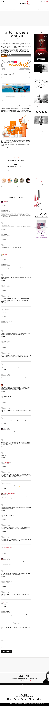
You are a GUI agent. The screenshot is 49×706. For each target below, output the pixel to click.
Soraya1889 (5, 254)
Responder (4, 205)
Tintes (37, 148)
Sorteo (37, 204)
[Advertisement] (24, 19)
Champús (37, 145)
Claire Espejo (5, 374)
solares (23, 170)
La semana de (12, 170)
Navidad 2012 (36, 190)
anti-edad (37, 153)
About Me (6, 703)
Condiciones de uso (40, 703)
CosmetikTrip (25, 703)
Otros (35, 9)
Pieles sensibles (38, 162)
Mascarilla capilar (38, 146)
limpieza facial (38, 140)
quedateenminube (6, 462)
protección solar (18, 170)
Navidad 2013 (36, 191)
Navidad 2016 (36, 194)
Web (1, 647)
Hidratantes (37, 160)
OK (30, 680)
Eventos (37, 202)
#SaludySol (5, 170)
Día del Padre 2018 (37, 174)
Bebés (37, 137)
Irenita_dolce (5, 352)
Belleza (10, 9)
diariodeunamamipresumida (8, 493)
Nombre (2, 640)
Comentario (3, 630)
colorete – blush (38, 183)
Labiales (37, 186)
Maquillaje (5, 9)
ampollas (37, 136)
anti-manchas (38, 154)
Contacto (43, 1)
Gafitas (4, 602)
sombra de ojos (38, 189)
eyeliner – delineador (39, 185)
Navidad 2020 (36, 197)
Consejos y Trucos (37, 150)
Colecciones (38, 182)
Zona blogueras (41, 9)
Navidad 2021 (36, 198)
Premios (10, 703)
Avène (8, 170)
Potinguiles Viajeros (7, 547)
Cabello (35, 143)
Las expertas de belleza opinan (38, 177)
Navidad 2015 (36, 193)
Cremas (14, 9)
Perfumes (35, 205)
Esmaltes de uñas (38, 184)
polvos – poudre (38, 188)
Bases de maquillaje (39, 181)
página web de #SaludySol (7, 77)
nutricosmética (38, 142)
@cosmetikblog (24, 684)
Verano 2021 (36, 206)
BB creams (37, 155)
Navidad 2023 (36, 199)
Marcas (31, 9)
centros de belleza (38, 138)
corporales (37, 158)
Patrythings (5, 558)
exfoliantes (35, 175)
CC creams (37, 156)
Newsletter (20, 703)
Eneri (4, 453)
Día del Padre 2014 (37, 173)
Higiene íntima (38, 203)
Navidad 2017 (36, 195)
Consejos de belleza (7, 524)
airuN (4, 407)
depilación (37, 139)
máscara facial (38, 141)
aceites (37, 135)
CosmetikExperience (32, 703)
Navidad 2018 (36, 196)
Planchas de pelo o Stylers (40, 147)
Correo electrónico (4, 643)
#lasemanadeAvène (12, 150)
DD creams (37, 159)
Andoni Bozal (38, 180)
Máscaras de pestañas (39, 187)
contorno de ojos (38, 157)
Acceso (47, 1)
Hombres (35, 176)
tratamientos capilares (39, 149)
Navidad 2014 (36, 192)
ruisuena (5, 201)
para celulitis (38, 161)
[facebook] (1, 1)
